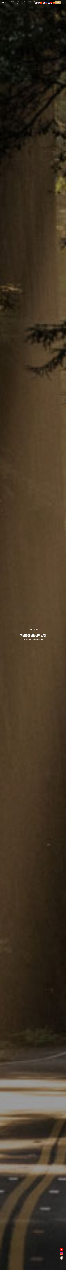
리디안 (5, 3)
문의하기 (57, 2)
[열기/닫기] (64, 3)
